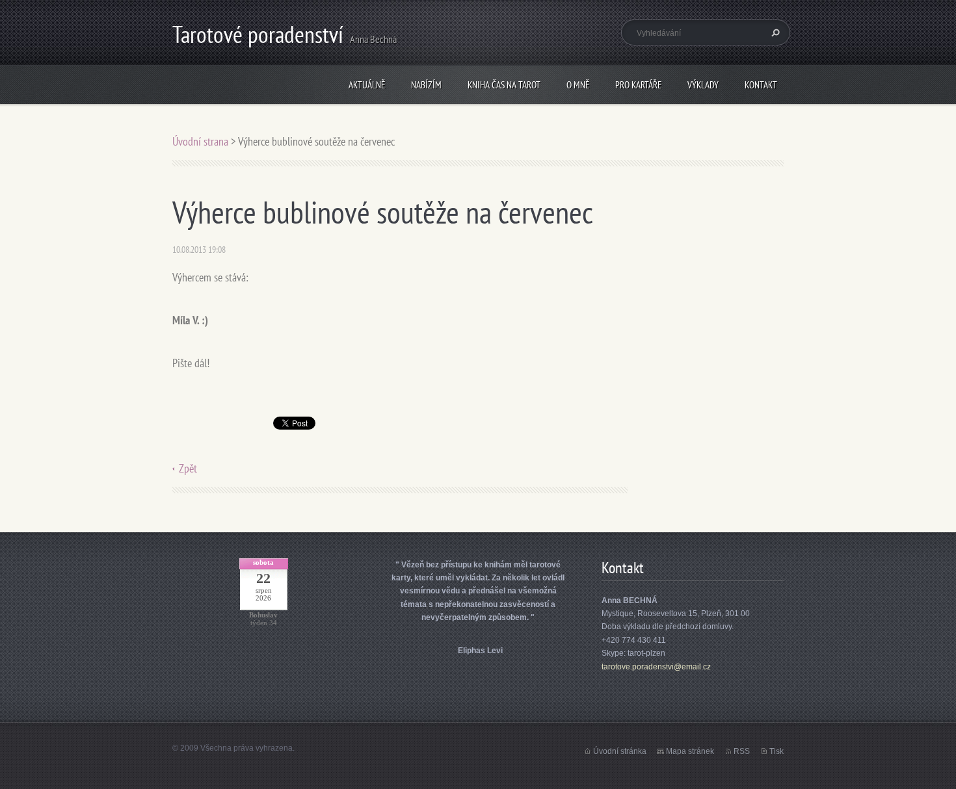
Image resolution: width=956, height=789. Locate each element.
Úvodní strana (201, 141)
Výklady (703, 85)
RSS (742, 751)
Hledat (774, 32)
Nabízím (426, 85)
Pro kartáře (638, 85)
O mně (577, 85)
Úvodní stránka (619, 751)
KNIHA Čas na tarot (504, 85)
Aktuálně (367, 85)
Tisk (776, 751)
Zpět (188, 468)
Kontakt (761, 85)
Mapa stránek (690, 751)
